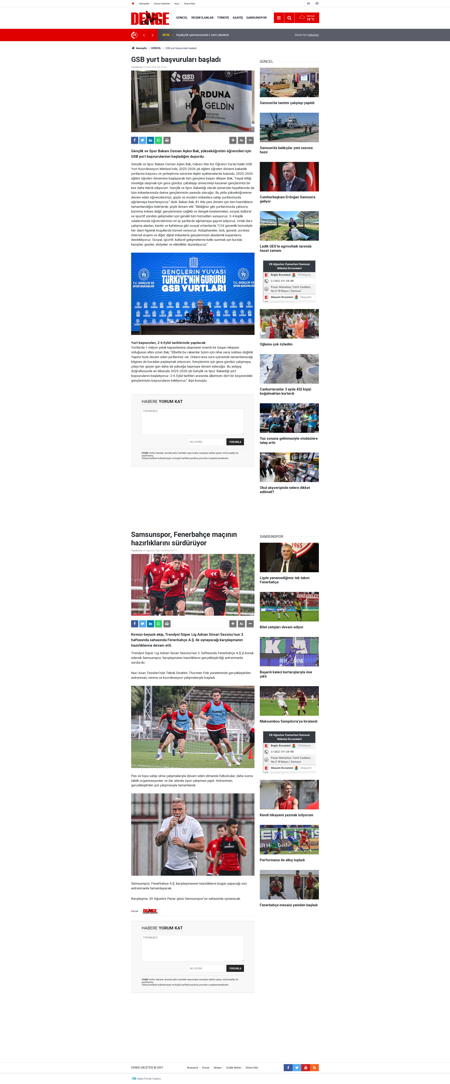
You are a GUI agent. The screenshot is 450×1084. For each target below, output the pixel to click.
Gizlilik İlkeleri (233, 1067)
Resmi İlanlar (202, 17)
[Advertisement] (193, 500)
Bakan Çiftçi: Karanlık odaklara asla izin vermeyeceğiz (209, 35)
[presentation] (143, 35)
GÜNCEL (182, 17)
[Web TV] (308, 3)
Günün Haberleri (162, 3)
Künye (205, 1067)
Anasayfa (141, 48)
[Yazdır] (167, 140)
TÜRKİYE (223, 17)
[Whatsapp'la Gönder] (158, 140)
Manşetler (144, 3)
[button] (232, 140)
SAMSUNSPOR (256, 17)
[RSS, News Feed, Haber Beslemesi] (314, 1067)
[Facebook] (134, 140)
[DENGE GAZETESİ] (150, 17)
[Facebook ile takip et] (288, 1067)
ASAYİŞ (238, 17)
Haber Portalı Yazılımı (149, 1078)
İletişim (218, 1067)
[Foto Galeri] (317, 3)
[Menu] (279, 18)
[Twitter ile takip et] (296, 1067)
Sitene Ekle (189, 3)
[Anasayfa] (133, 3)
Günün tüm (307, 35)
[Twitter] (142, 140)
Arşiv (176, 3)
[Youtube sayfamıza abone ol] (305, 1067)
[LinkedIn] (150, 140)
